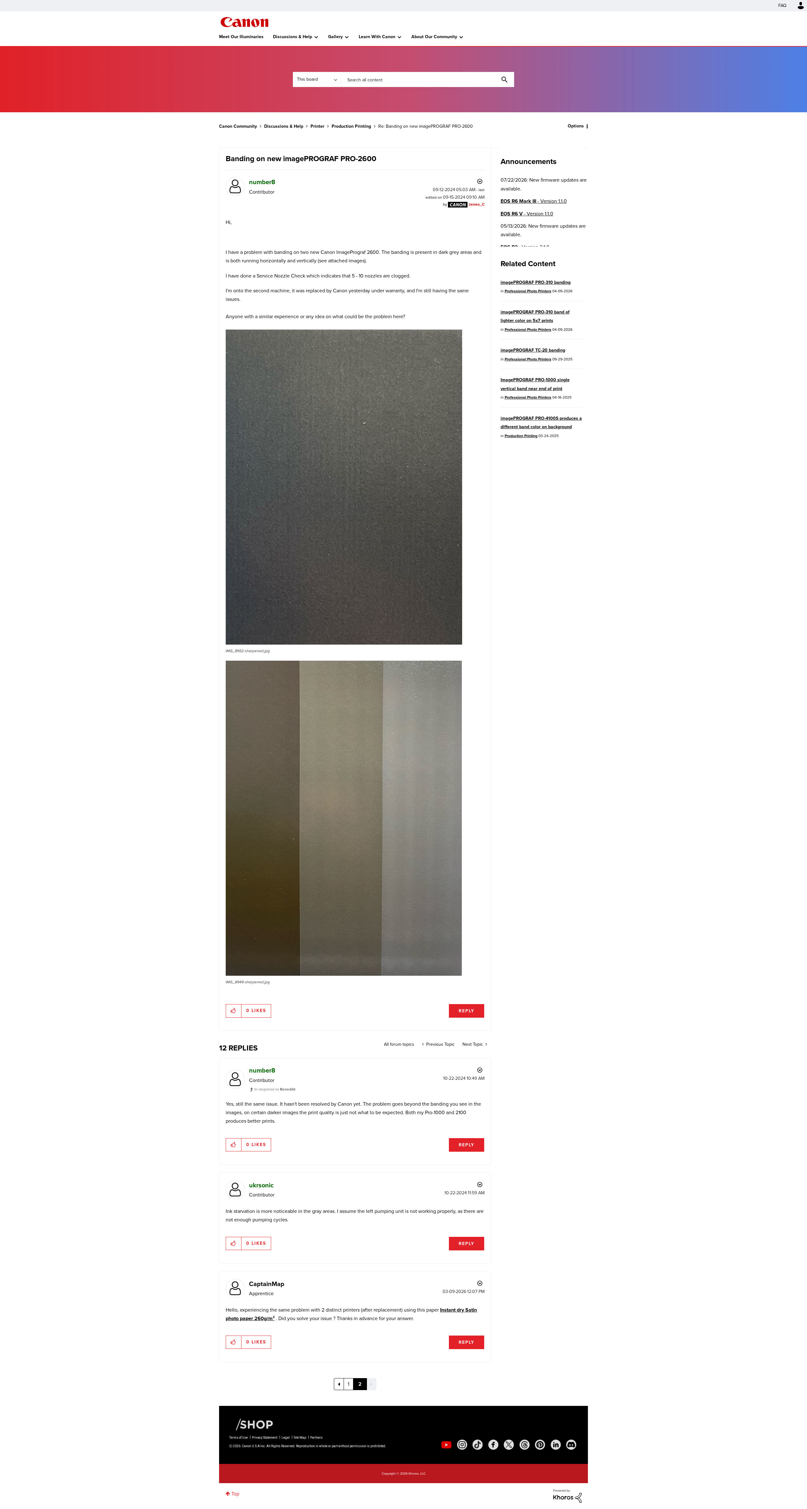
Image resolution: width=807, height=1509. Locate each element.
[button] (491, 703)
